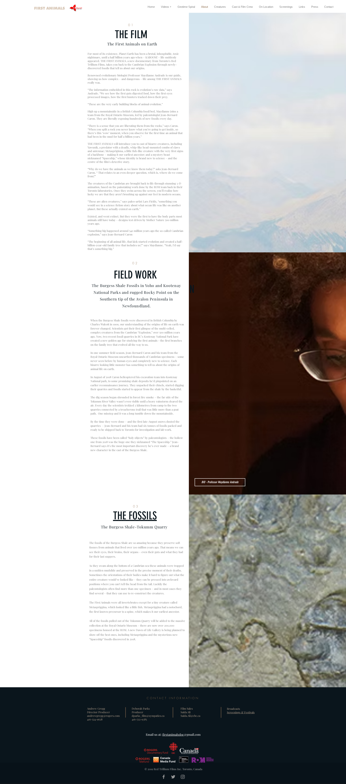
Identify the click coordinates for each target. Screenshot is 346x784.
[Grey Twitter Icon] (173, 776)
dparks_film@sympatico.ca (148, 716)
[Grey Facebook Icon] (163, 776)
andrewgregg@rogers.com (103, 716)
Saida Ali (185, 712)
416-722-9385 (139, 719)
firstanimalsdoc (173, 734)
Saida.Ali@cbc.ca (190, 716)
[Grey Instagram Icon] (182, 776)
